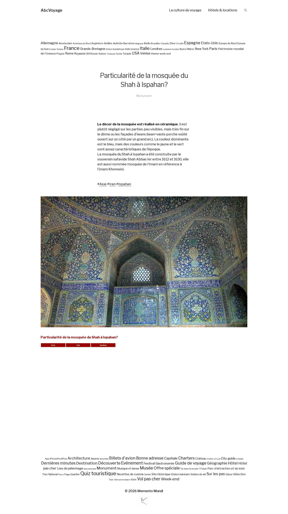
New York (201, 49)
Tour (111, 479)
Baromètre (104, 459)
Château (200, 458)
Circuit (217, 459)
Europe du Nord (228, 43)
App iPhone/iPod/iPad (56, 458)
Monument (144, 96)
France (72, 48)
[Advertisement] (144, 406)
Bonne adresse (150, 458)
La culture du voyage (185, 10)
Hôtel (233, 463)
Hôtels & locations (222, 10)
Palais (203, 468)
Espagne (192, 43)
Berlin (147, 43)
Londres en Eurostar (171, 49)
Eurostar (52, 49)
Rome (69, 53)
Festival (149, 463)
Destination (87, 463)
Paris (213, 49)
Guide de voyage (190, 462)
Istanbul (135, 49)
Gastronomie (165, 463)
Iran (112, 184)
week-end (165, 53)
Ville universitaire (122, 479)
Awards (95, 458)
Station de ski (198, 474)
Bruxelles (155, 43)
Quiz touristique (98, 473)
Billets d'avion (122, 458)
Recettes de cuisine (130, 474)
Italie (145, 48)
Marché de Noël (90, 469)
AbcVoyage (51, 10)
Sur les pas (215, 474)
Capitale (171, 458)
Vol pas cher (148, 478)
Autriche (118, 43)
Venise (145, 53)
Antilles (108, 43)
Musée (146, 467)
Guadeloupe (118, 49)
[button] (245, 10)
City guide (228, 458)
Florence (60, 49)
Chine (172, 43)
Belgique (139, 43)
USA (136, 53)
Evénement (132, 462)
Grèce (109, 49)
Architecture (79, 458)
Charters (186, 458)
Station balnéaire (180, 474)
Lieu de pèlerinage (70, 468)
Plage (67, 474)
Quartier (75, 474)
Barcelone (129, 43)
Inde (127, 49)
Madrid (183, 49)
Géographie (217, 463)
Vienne (155, 53)
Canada (165, 43)
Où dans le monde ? (190, 468)
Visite (133, 479)
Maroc (190, 49)
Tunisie (119, 54)
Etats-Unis (209, 43)
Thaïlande (111, 54)
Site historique (160, 474)
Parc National (50, 474)
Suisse (102, 53)
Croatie (180, 43)
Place (61, 474)
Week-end (170, 479)
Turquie (127, 53)
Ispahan (124, 184)
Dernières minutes (58, 463)
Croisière (239, 459)
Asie (103, 184)
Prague (60, 53)
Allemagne (49, 43)
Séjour (229, 474)
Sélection (239, 474)
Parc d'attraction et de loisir (226, 468)
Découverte (109, 462)
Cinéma (210, 459)
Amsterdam (65, 43)
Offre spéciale (167, 468)
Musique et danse (128, 468)
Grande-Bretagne (92, 49)
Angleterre (97, 43)
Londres (156, 49)
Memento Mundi (150, 491)
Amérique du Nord (82, 43)
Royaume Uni (82, 53)
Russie (94, 53)
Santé (147, 474)
